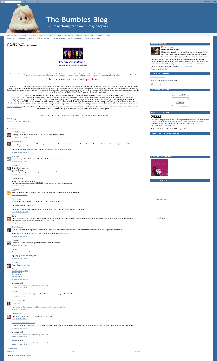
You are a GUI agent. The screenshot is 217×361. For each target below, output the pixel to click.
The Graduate (12, 103)
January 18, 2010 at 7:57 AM (19, 161)
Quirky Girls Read (186, 66)
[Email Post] (14, 118)
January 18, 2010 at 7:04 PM (19, 258)
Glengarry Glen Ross (14, 107)
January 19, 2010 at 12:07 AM (20, 279)
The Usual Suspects (19, 97)
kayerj (14, 190)
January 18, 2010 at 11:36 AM (19, 185)
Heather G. (15, 227)
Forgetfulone (16, 313)
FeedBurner (184, 106)
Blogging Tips (10, 38)
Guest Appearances (58, 38)
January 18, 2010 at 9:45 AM (19, 174)
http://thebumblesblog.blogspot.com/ (163, 125)
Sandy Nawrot (16, 141)
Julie (13, 291)
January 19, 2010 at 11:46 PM (19, 309)
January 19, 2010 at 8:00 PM (19, 296)
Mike (13, 240)
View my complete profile (159, 69)
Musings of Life (17, 276)
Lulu (13, 262)
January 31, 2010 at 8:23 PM (19, 328)
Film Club (35, 86)
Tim (13, 249)
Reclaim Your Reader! (75, 38)
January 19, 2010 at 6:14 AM (19, 287)
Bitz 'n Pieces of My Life (20, 271)
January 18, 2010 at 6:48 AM (19, 152)
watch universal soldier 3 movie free (23, 323)
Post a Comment (12, 348)
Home (73, 351)
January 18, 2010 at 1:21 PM (19, 223)
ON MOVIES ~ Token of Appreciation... (23, 45)
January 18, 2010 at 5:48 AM (19, 137)
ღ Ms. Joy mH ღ (17, 300)
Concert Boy (22, 38)
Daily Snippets (16, 274)
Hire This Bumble (43, 38)
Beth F (14, 156)
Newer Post (10, 351)
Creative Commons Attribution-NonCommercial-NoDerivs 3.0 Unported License (177, 121)
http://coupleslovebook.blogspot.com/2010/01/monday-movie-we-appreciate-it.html (38, 307)
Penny (14, 165)
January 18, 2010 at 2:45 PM (19, 236)
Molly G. (195, 120)
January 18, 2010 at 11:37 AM (19, 195)
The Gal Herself (17, 132)
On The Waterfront (18, 101)
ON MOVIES (26, 121)
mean (169, 80)
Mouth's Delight (17, 273)
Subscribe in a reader (158, 77)
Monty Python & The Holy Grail (22, 99)
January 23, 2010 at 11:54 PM (19, 318)
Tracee (14, 199)
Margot (14, 216)
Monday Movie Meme (93, 38)
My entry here (25, 265)
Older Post (136, 351)
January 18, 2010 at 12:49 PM (20, 211)
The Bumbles (168, 47)
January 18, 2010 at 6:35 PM (19, 245)
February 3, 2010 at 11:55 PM (19, 336)
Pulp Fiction (27, 95)
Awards (31, 38)
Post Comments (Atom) (23, 355)
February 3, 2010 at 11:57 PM (19, 344)
